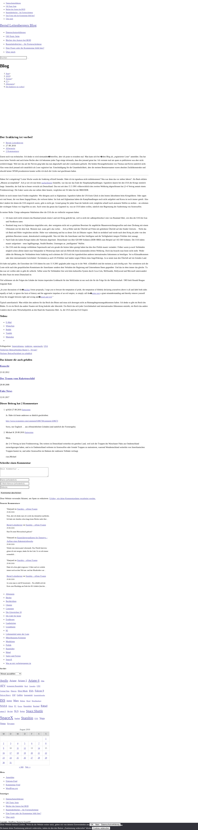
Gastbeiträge (11, 623)
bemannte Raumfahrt (15, 686)
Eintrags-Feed (11, 781)
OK (92, 824)
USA (46, 346)
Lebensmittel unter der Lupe (17, 634)
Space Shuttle (34, 711)
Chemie (9, 605)
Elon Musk (23, 691)
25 (18, 758)
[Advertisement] (74, 112)
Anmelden (10, 777)
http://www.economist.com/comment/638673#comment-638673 (32, 421)
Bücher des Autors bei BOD (15, 9)
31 (11, 763)
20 (32, 753)
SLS (16, 711)
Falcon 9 (39, 690)
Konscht (4, 366)
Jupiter (9, 701)
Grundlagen (10, 627)
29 (46, 758)
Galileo (20, 695)
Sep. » (27, 767)
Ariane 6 (33, 680)
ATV (3, 685)
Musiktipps (10, 641)
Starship (27, 718)
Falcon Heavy (5, 695)
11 (18, 748)
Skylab (10, 711)
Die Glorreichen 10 (14, 612)
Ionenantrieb (28, 695)
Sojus (22, 711)
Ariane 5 (22, 680)
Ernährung (10, 619)
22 (46, 753)
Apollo (4, 680)
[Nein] (121, 825)
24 (11, 758)
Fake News (6, 391)
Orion (10, 706)
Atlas (42, 681)
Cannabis (32, 686)
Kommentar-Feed (13, 785)
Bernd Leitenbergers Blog (18, 25)
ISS (2, 700)
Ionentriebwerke (39, 695)
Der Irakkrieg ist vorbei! (15, 87)
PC (15, 706)
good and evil (46, 297)
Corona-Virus (4, 691)
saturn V (3, 711)
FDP (14, 695)
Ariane (13, 680)
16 (4, 753)
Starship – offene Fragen (27, 509)
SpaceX (9, 660)
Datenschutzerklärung (13, 3)
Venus (3, 723)
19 (25, 753)
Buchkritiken (11, 601)
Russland (36, 706)
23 (4, 758)
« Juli (21, 767)
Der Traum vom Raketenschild (17, 378)
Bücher (9, 598)
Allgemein (10, 148)
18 (18, 753)
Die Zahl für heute (13, 616)
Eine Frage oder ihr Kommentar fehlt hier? (20, 16)
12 (25, 748)
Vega (42, 718)
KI (7, 630)
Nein (97, 824)
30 (4, 763)
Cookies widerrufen (101, 828)
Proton (20, 706)
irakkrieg (28, 346)
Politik (8, 645)
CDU (38, 686)
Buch (26, 686)
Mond (28, 701)
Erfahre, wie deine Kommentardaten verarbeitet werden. (72, 498)
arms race (96, 293)
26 (25, 758)
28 (39, 758)
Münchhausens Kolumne (16, 638)
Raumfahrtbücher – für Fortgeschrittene (19, 13)
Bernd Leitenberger (14, 143)
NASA (3, 705)
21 (39, 753)
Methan (22, 701)
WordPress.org (12, 788)
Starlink (17, 719)
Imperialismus (18, 346)
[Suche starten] (28, 58)
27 (32, 758)
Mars (16, 700)
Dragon (14, 691)
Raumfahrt (10, 649)
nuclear (27, 290)
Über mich (9, 19)
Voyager (10, 723)
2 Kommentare (12, 151)
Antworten (26, 410)
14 (39, 748)
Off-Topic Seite (11, 6)
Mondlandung (36, 701)
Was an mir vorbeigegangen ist (18, 663)
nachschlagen (46, 183)
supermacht (38, 346)
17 (11, 753)
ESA (31, 690)
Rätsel (8, 652)
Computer (10, 609)
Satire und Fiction (13, 656)
